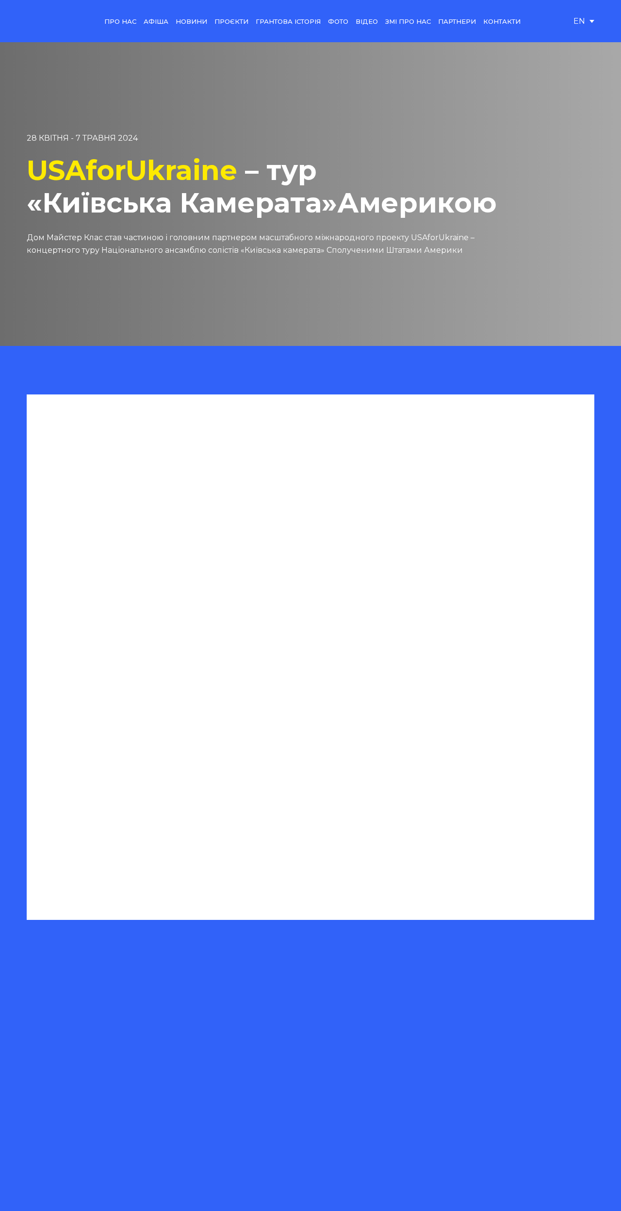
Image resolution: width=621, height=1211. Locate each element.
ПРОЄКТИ (231, 21)
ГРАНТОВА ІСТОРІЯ (288, 21)
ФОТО (338, 21)
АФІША (156, 21)
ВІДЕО (367, 21)
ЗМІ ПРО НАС (408, 21)
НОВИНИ (191, 21)
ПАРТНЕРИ (457, 21)
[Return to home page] (50, 21)
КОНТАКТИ (502, 21)
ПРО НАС (120, 21)
